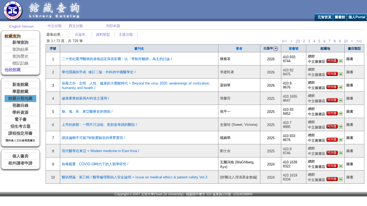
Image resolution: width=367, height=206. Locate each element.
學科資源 (20, 112)
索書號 (293, 48)
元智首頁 (325, 17)
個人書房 (20, 156)
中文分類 (55, 26)
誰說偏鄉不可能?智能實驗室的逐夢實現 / (93, 138)
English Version (21, 26)
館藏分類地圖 (20, 98)
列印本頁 (113, 26)
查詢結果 (20, 49)
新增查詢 (20, 42)
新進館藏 (20, 84)
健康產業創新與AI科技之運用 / (85, 98)
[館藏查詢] (54, 20)
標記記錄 (20, 63)
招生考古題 (20, 126)
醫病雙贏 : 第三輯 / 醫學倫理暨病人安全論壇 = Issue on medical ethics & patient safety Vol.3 (134, 177)
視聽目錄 (20, 105)
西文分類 (76, 26)
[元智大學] (13, 20)
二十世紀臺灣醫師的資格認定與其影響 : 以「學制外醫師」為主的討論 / (117, 59)
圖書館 (340, 17)
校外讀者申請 (20, 163)
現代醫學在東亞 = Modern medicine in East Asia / (100, 151)
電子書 (21, 119)
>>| (358, 41)
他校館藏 (13, 70)
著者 (239, 48)
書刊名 (139, 48)
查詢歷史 (20, 56)
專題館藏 (20, 91)
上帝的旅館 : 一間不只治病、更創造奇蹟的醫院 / (99, 125)
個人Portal (356, 17)
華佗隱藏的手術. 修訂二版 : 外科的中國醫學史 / (99, 72)
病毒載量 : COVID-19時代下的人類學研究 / (95, 164)
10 (346, 41)
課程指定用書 (20, 133)
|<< (284, 41)
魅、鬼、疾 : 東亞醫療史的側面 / (87, 111)
